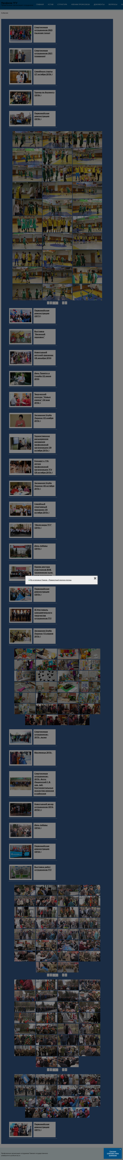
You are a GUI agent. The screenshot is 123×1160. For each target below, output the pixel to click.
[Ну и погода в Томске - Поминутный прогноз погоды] (49, 580)
